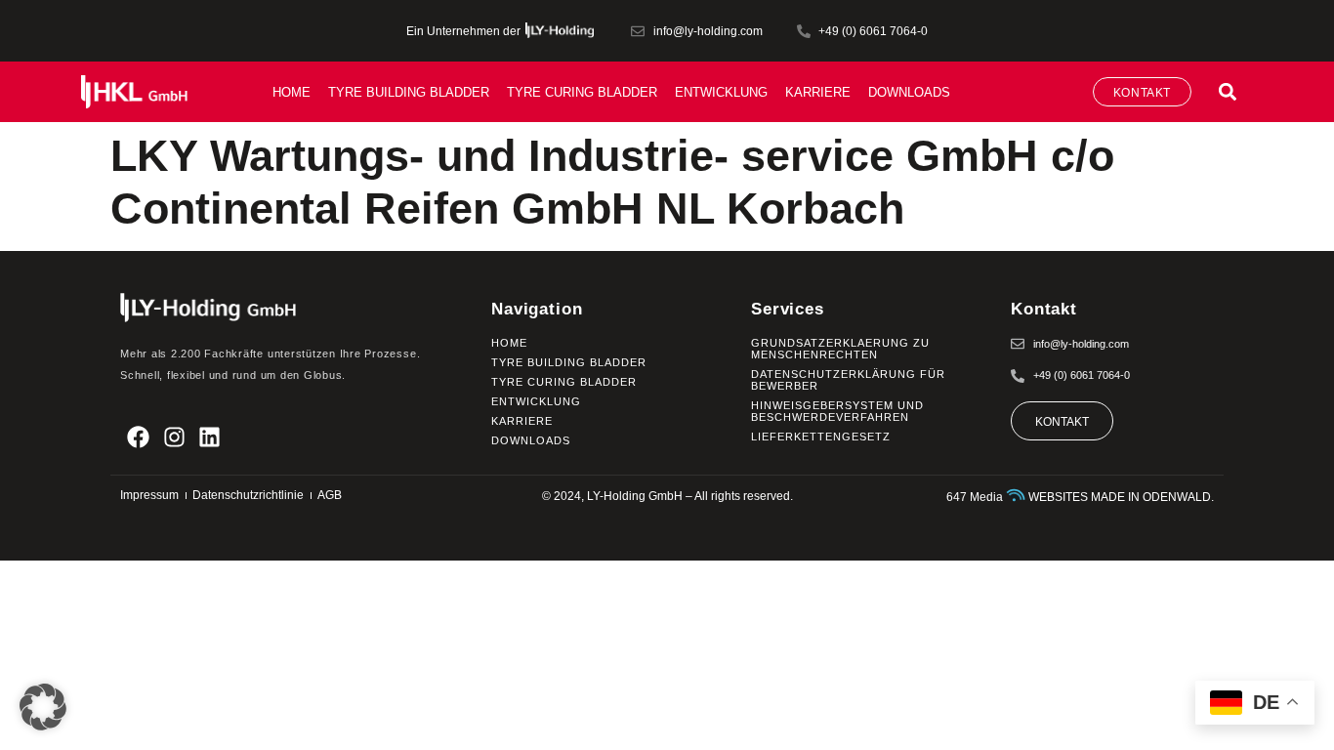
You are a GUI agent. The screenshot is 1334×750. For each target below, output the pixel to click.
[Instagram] (174, 437)
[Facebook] (138, 437)
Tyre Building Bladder (408, 92)
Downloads (909, 92)
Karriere (818, 92)
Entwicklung (721, 92)
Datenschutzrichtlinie (248, 495)
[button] (1227, 91)
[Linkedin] (210, 437)
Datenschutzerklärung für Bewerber (848, 380)
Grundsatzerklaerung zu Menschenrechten (840, 348)
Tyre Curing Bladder (582, 92)
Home (291, 92)
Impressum (149, 495)
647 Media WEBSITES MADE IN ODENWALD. (1080, 497)
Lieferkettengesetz (821, 436)
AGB (329, 495)
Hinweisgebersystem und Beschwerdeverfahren (837, 411)
